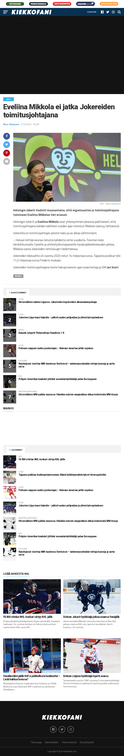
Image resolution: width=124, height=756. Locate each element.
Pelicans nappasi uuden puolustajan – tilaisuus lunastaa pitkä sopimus (56, 348)
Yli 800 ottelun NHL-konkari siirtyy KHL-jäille (42, 459)
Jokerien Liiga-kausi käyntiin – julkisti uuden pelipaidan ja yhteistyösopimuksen (61, 317)
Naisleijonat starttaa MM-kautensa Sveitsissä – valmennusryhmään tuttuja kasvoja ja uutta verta (67, 365)
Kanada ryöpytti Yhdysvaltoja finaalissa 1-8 (41, 332)
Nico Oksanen (11, 124)
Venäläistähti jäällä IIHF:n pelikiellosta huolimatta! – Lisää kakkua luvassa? (31, 677)
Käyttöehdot (51, 742)
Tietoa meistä (69, 742)
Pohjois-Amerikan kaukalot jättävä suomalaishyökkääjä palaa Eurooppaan (57, 379)
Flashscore (91, 12)
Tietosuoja (36, 742)
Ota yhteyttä (87, 742)
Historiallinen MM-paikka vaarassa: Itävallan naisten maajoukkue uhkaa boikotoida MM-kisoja (68, 394)
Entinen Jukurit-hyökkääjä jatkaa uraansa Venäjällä (91, 616)
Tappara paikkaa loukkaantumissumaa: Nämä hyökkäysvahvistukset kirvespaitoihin (62, 474)
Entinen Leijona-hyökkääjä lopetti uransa (85, 676)
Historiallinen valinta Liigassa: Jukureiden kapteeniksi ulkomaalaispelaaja (58, 302)
